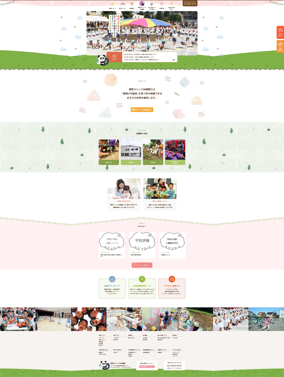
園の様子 (130, 354)
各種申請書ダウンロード (147, 367)
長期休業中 (160, 339)
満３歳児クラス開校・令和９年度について (140, 54)
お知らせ (115, 352)
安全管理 (145, 338)
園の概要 (101, 343)
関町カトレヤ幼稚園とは (142, 109)
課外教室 (115, 339)
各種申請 (160, 352)
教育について (102, 339)
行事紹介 (130, 356)
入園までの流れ (102, 354)
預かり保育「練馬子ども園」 (164, 338)
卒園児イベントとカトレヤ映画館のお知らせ (141, 60)
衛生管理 (145, 339)
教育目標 (101, 341)
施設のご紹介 (131, 338)
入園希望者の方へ (132, 352)
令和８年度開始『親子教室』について (139, 57)
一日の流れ (116, 338)
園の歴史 (101, 345)
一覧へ (174, 59)
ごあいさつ (101, 338)
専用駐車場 (175, 354)
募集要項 (101, 352)
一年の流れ (175, 338)
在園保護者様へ (146, 352)
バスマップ (175, 356)
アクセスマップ (176, 352)
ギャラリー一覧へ (142, 265)
